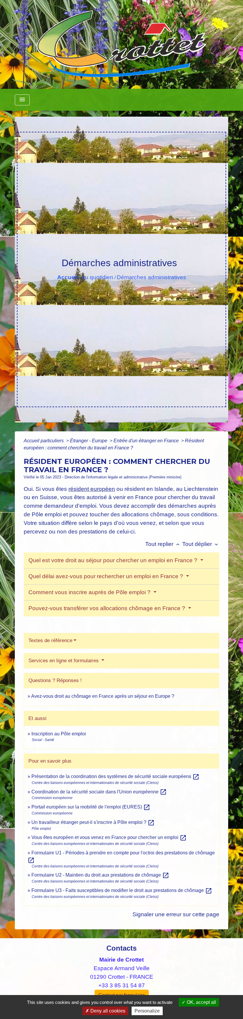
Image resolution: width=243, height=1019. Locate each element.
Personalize (147, 1010)
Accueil (67, 277)
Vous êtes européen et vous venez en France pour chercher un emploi (109, 837)
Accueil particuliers (44, 440)
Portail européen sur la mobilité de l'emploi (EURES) (90, 806)
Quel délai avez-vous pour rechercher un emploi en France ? (106, 576)
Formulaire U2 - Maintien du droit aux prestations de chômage (100, 874)
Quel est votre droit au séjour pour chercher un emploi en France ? (113, 560)
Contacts (121, 948)
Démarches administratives (151, 277)
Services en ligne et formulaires (64, 660)
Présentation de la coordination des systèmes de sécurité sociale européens (115, 776)
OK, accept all (201, 1002)
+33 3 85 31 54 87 (121, 985)
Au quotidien (97, 277)
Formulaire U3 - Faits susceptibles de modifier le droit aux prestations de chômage (121, 890)
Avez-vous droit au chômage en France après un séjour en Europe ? (102, 696)
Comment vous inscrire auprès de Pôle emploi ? (90, 592)
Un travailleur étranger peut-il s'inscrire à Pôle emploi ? (93, 822)
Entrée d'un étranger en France (146, 440)
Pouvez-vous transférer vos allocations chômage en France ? (107, 608)
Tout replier (163, 544)
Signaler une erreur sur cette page (175, 914)
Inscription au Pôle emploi (58, 733)
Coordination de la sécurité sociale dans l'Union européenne (99, 791)
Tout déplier (200, 544)
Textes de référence (50, 640)
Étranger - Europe (89, 440)
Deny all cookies (107, 1010)
